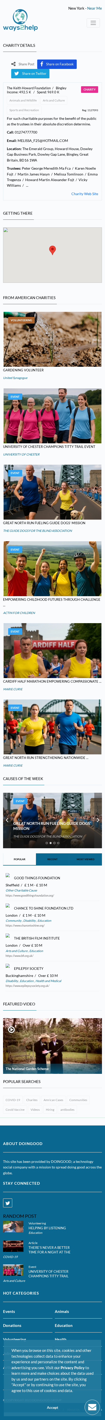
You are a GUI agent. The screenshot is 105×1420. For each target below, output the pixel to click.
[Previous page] (7, 820)
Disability (29, 921)
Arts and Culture (54, 100)
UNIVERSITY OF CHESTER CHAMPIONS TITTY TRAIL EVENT (49, 447)
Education (44, 921)
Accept (52, 1408)
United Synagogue (15, 378)
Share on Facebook (60, 64)
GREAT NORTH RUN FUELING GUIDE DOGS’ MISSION (44, 523)
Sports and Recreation (24, 110)
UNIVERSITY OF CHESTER (21, 454)
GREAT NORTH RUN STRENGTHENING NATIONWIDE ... (45, 758)
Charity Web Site (84, 194)
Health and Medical (48, 981)
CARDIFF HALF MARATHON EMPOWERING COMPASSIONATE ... (52, 681)
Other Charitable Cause (21, 890)
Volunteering (21, 320)
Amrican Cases (53, 1100)
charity (90, 89)
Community (14, 921)
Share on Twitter (34, 73)
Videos (35, 1109)
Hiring (50, 1109)
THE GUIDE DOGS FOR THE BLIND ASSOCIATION (37, 531)
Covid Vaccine (15, 1109)
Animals (62, 1311)
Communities (78, 1100)
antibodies (67, 1109)
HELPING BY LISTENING (47, 1228)
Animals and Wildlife (23, 100)
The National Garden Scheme (27, 1069)
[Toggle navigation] (93, 22)
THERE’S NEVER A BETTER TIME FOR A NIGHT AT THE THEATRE (50, 1252)
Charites (31, 1100)
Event (15, 396)
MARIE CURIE (12, 689)
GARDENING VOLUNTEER (23, 370)
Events (9, 1311)
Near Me (94, 8)
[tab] (47, 843)
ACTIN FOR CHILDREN (19, 613)
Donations (12, 1325)
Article (33, 1243)
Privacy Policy (73, 1367)
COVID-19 (13, 1100)
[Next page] (98, 820)
